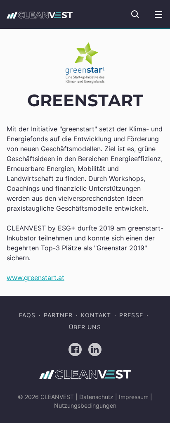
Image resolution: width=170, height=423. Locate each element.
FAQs (27, 314)
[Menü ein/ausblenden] (158, 14)
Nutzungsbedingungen (85, 405)
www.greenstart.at (35, 277)
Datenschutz (96, 396)
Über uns (85, 326)
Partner (58, 314)
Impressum (134, 396)
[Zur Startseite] (40, 14)
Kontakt (96, 314)
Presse (131, 314)
